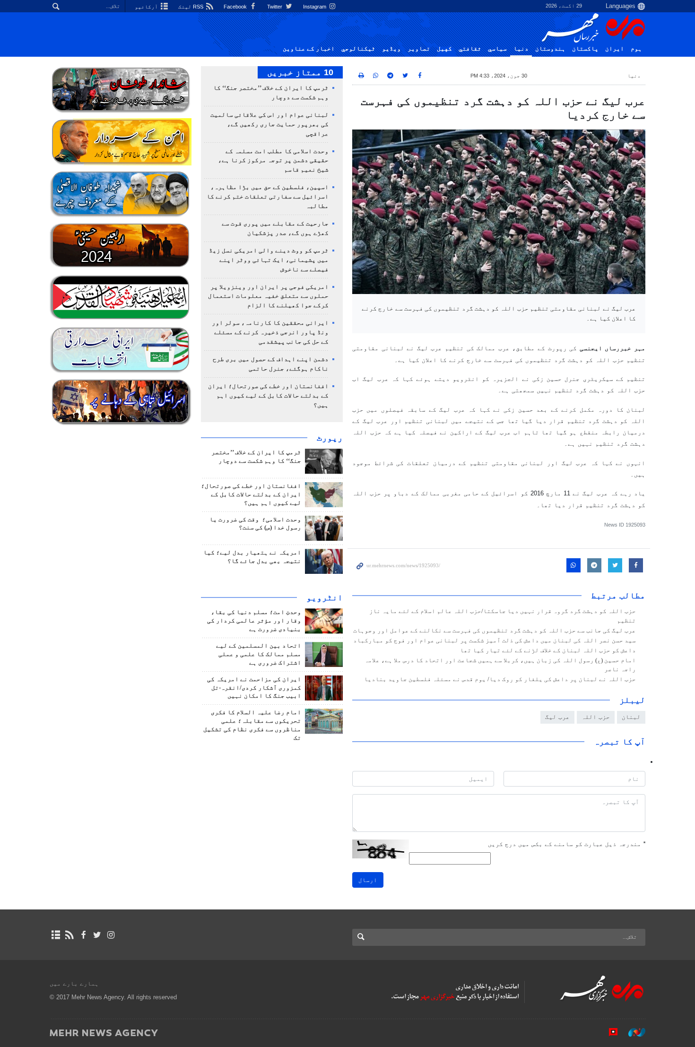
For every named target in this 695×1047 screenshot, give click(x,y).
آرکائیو (147, 6)
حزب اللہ (596, 716)
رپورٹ (330, 437)
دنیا (521, 48)
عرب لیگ (557, 716)
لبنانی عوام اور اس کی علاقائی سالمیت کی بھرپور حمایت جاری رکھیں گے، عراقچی (269, 124)
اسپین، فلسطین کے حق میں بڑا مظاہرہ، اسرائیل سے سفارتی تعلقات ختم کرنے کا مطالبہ (268, 196)
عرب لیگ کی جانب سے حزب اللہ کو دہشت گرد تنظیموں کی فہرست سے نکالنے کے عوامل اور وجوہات (494, 630)
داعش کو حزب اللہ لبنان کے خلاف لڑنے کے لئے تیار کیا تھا (548, 650)
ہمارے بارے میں (74, 983)
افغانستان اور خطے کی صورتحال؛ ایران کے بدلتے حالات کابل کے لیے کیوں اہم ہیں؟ (268, 395)
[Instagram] (111, 935)
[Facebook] (83, 935)
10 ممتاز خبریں (300, 72)
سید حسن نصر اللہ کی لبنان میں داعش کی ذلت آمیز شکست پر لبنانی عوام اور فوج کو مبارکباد (494, 640)
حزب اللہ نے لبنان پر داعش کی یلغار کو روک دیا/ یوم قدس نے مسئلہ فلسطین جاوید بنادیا (500, 679)
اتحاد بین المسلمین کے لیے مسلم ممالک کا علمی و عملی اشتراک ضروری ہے (258, 654)
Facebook (236, 6)
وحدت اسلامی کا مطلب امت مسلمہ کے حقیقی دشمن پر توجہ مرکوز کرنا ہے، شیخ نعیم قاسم (273, 160)
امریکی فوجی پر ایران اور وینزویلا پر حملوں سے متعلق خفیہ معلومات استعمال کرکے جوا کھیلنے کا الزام (268, 296)
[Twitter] (97, 935)
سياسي (497, 48)
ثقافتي (470, 48)
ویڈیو (391, 48)
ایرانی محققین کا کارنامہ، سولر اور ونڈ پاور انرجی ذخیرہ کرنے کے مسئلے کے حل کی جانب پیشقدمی (270, 332)
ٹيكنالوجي (358, 48)
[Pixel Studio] (608, 1032)
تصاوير (419, 48)
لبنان (631, 716)
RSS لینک (191, 6)
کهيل (444, 48)
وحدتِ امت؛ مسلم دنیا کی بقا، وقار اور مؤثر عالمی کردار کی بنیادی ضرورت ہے (254, 620)
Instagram (315, 6)
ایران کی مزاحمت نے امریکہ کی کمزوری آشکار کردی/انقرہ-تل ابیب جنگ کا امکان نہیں (254, 688)
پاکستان (585, 48)
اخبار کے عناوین (309, 48)
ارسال (367, 879)
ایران (614, 48)
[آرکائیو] (55, 935)
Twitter (275, 6)
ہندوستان (550, 48)
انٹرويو (324, 597)
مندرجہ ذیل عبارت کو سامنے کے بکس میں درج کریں (566, 844)
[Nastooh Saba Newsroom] (632, 1032)
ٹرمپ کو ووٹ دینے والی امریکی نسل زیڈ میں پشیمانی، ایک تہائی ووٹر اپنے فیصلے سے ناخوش (269, 260)
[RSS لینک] (69, 935)
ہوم (636, 48)
